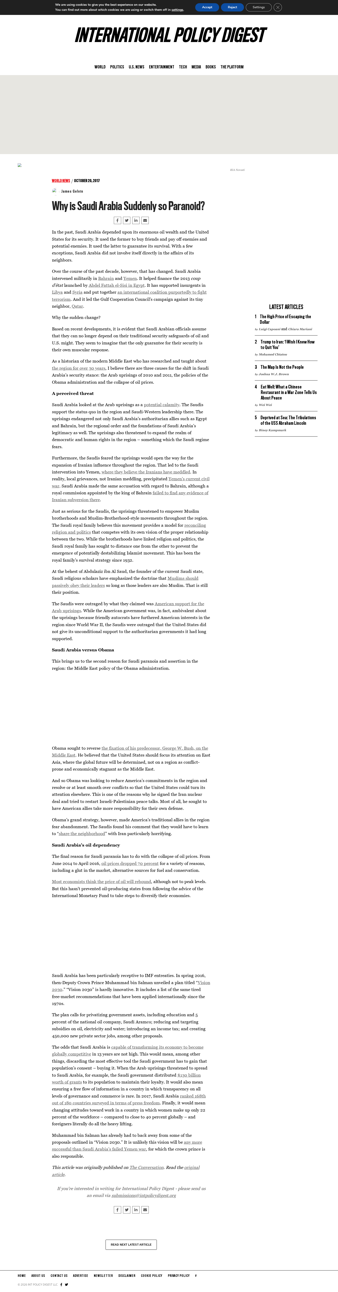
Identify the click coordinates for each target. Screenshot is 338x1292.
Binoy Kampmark (272, 430)
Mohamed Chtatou (273, 354)
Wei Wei (265, 405)
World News (61, 181)
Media (196, 67)
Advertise (80, 1276)
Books (211, 67)
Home (22, 1276)
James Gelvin (72, 191)
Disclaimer (126, 1276)
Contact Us (59, 1276)
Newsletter (103, 1276)
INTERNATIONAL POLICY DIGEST (169, 36)
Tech (183, 67)
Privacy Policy (179, 1276)
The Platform (232, 67)
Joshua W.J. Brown (274, 374)
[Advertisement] (169, 114)
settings (177, 10)
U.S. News (136, 67)
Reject (232, 7)
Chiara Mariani (300, 329)
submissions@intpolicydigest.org (144, 1195)
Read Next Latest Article (131, 1244)
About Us (38, 1276)
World (100, 67)
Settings (259, 7)
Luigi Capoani (269, 329)
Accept (207, 7)
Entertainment (161, 67)
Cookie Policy (151, 1276)
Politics (117, 67)
